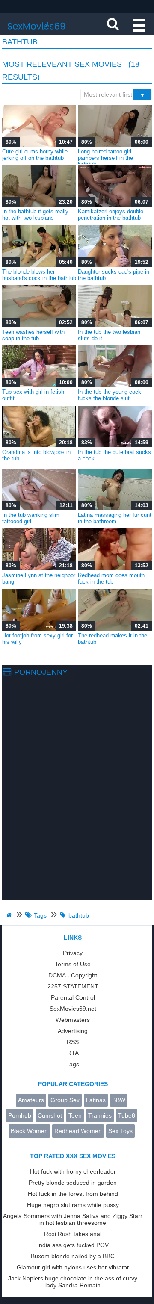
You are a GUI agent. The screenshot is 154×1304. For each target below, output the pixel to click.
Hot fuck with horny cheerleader (73, 1171)
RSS (73, 1041)
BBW (118, 1100)
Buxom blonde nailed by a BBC (73, 1256)
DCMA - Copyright (72, 975)
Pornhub (19, 1115)
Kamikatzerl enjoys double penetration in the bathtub (110, 214)
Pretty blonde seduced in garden (73, 1182)
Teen (75, 1115)
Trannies (100, 1115)
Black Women (29, 1130)
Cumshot (50, 1115)
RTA (73, 1053)
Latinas (96, 1100)
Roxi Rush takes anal (72, 1233)
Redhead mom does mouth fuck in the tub (111, 578)
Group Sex (65, 1100)
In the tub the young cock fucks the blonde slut (109, 395)
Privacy (73, 953)
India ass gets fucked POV (73, 1245)
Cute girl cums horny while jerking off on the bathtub (35, 154)
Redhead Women (78, 1130)
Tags (72, 1064)
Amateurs (31, 1100)
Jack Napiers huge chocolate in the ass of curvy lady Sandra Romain (72, 1282)
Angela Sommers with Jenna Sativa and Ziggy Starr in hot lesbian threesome (72, 1219)
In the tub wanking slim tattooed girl (30, 518)
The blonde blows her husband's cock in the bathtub (39, 274)
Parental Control (73, 997)
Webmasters (73, 1019)
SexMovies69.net (73, 1008)
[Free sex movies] (36, 32)
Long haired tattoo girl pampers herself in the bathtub (105, 158)
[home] (10, 915)
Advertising (73, 1030)
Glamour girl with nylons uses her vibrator (73, 1267)
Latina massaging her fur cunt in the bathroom (114, 518)
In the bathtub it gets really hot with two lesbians (35, 214)
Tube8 (126, 1115)
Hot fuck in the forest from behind (73, 1193)
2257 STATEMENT (72, 986)
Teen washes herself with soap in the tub (33, 335)
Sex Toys (120, 1130)
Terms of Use (73, 964)
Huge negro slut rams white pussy (73, 1204)
